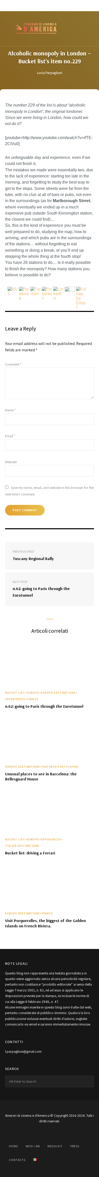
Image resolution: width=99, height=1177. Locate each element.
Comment (13, 364)
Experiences (15, 699)
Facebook (27, 5)
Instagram (38, 5)
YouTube (49, 5)
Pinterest (61, 5)
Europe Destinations (58, 693)
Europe (33, 693)
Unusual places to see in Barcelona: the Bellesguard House (41, 776)
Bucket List (15, 693)
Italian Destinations (22, 846)
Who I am (33, 1146)
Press (74, 1146)
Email (10, 436)
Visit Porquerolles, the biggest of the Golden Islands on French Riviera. (45, 923)
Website (11, 462)
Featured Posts (55, 766)
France (32, 699)
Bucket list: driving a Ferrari (30, 852)
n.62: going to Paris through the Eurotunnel (44, 706)
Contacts (17, 1160)
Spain (74, 766)
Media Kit (55, 1146)
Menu (89, 29)
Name (10, 410)
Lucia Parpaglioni (49, 72)
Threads (72, 5)
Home (13, 1146)
